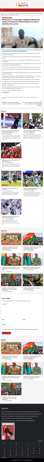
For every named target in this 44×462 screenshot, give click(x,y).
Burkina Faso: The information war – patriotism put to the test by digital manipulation (9, 289)
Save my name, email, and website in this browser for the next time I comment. (20, 329)
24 (27, 453)
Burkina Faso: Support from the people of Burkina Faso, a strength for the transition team (12, 102)
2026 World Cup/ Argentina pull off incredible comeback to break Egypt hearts (32, 189)
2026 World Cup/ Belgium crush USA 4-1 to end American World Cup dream (10, 217)
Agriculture (26, 284)
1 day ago (4, 250)
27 (4, 455)
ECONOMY (3, 243)
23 (22, 453)
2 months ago (27, 190)
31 (27, 455)
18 (33, 450)
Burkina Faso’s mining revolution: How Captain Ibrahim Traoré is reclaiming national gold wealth (10, 248)
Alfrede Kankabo (9, 134)
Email (24, 319)
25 (33, 453)
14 (10, 450)
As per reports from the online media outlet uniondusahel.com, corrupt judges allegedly (19, 49)
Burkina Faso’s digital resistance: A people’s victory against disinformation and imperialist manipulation (32, 248)
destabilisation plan (21, 97)
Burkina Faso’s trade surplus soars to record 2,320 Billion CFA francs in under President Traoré (11, 268)
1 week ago (4, 134)
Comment (4, 304)
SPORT (6, 127)
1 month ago (5, 162)
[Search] (41, 10)
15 (16, 450)
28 (10, 455)
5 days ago (4, 291)
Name (3, 319)
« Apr (3, 457)
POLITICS (6, 17)
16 (22, 450)
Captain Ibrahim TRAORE (13, 97)
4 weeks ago (26, 133)
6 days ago (26, 290)
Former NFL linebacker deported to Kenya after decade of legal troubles (32, 131)
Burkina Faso (6, 97)
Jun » (5, 457)
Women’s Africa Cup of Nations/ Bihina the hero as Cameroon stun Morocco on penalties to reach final (10, 132)
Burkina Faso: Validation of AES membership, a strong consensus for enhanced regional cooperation (32, 103)
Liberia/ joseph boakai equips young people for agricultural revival (32, 288)
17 (27, 450)
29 (16, 455)
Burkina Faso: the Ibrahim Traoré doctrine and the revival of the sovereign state (32, 268)
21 (10, 453)
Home (3, 17)
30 (22, 455)
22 (16, 453)
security (10, 17)
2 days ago (26, 250)
